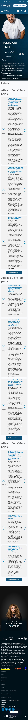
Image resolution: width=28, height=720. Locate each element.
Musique (3, 671)
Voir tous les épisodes (14, 272)
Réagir (14, 711)
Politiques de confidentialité (9, 691)
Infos (2, 674)
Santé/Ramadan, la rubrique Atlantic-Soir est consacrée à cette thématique (15, 549)
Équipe (3, 684)
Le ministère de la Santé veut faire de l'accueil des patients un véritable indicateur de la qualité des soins (15, 382)
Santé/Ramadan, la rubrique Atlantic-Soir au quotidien (15, 517)
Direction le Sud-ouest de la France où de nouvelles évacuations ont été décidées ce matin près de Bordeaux (15, 170)
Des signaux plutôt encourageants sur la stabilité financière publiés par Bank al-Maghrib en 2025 (14, 322)
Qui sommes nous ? (6, 697)
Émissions (4, 678)
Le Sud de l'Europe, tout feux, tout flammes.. (15, 218)
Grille (2, 687)
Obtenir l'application (20, 5)
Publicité (3, 681)
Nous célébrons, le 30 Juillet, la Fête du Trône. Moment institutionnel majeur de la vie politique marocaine (15, 288)
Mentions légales (6, 694)
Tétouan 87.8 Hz (21, 1)
